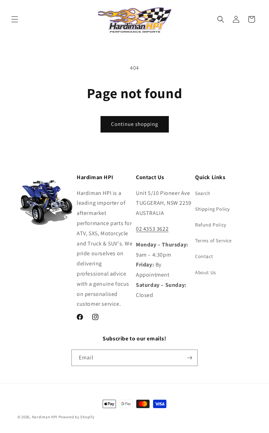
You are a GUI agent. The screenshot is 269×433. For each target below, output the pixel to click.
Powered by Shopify (76, 416)
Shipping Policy (212, 209)
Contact (204, 256)
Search (203, 193)
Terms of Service (213, 240)
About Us (205, 272)
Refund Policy (210, 225)
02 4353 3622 (152, 228)
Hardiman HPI (44, 416)
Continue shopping (134, 124)
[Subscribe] (189, 358)
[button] (14, 19)
